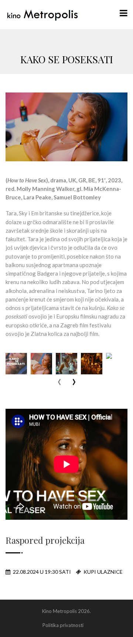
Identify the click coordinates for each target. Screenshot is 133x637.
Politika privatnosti (62, 625)
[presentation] (59, 382)
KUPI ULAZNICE (102, 572)
